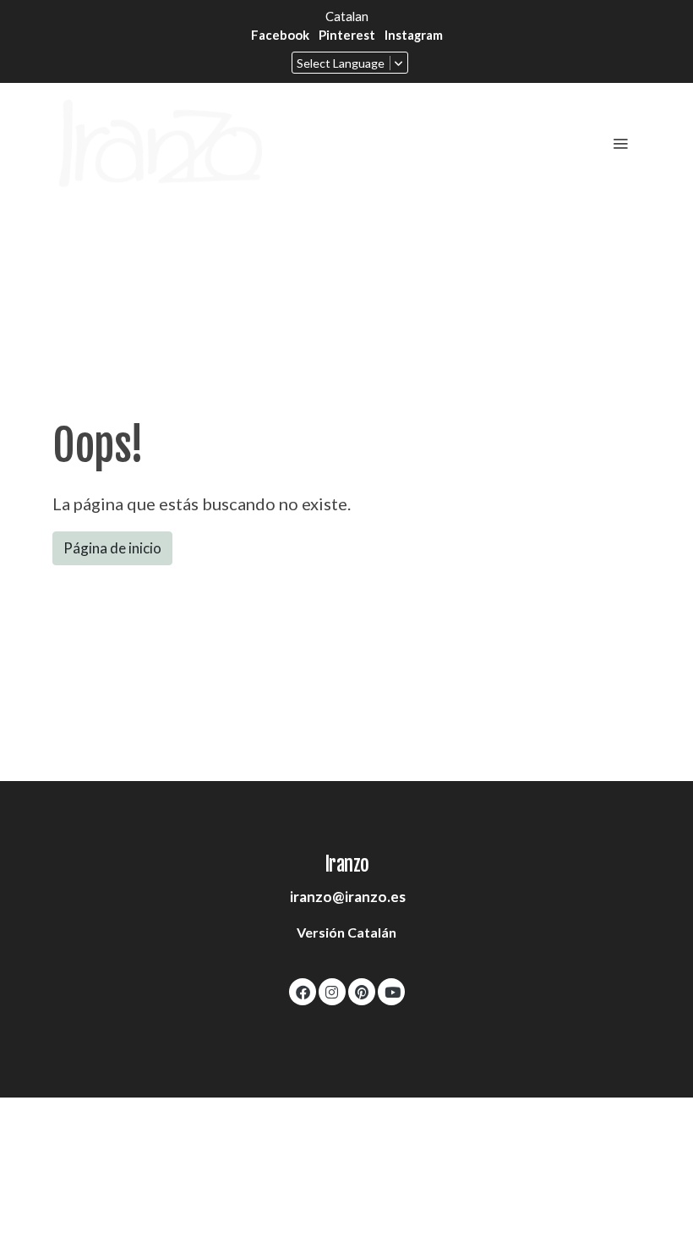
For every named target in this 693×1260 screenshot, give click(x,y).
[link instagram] (332, 991)
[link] (160, 143)
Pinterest (347, 34)
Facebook (280, 34)
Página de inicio (112, 548)
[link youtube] (392, 991)
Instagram (414, 34)
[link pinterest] (361, 991)
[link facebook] (303, 991)
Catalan (346, 16)
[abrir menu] (620, 143)
